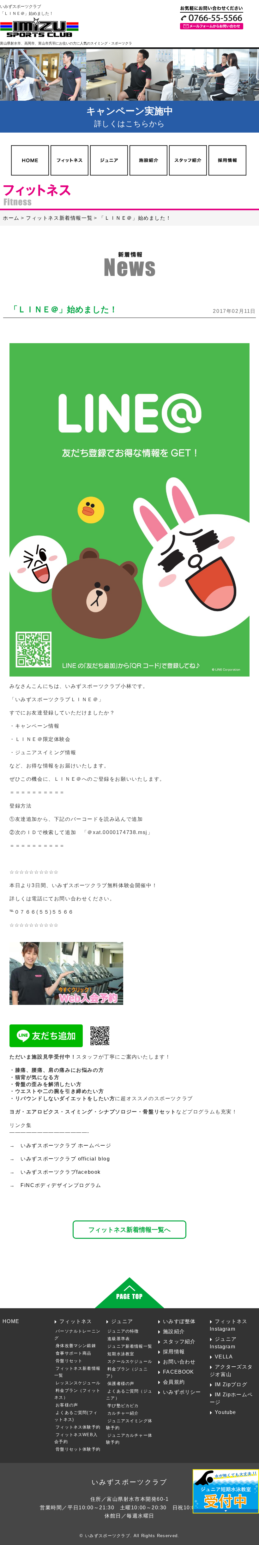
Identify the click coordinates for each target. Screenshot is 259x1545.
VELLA (224, 1356)
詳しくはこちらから (129, 117)
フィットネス (75, 1321)
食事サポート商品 (73, 1353)
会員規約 (174, 1382)
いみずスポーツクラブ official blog (65, 1158)
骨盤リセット (69, 1360)
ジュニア (122, 1321)
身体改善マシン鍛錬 (76, 1345)
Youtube (225, 1412)
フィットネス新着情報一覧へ (129, 1229)
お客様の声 (67, 1405)
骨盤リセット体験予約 (78, 1449)
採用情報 (174, 1351)
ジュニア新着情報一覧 (129, 1346)
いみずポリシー (182, 1392)
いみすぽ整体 (179, 1321)
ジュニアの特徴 (123, 1331)
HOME (11, 1321)
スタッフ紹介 (179, 1341)
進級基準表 (118, 1338)
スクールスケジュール (129, 1361)
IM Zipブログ (231, 1384)
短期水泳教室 (120, 1353)
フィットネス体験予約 (78, 1427)
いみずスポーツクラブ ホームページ (66, 1145)
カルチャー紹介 (123, 1413)
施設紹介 (174, 1331)
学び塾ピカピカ (123, 1405)
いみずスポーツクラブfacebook (61, 1172)
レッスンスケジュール (78, 1383)
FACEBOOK (178, 1372)
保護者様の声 (120, 1383)
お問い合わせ (179, 1361)
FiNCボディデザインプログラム (61, 1185)
